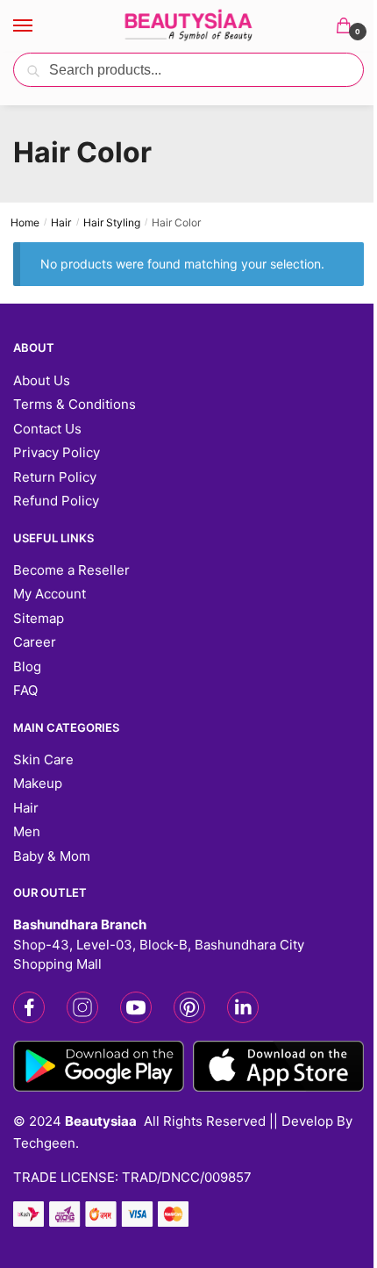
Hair (61, 222)
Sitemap (38, 618)
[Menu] (39, 26)
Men (26, 831)
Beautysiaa (101, 1121)
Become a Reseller (71, 570)
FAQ (25, 690)
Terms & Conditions (74, 404)
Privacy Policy (56, 452)
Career (34, 642)
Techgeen (44, 1143)
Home (25, 222)
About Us (41, 380)
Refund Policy (56, 500)
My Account (49, 593)
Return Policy (54, 477)
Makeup (37, 783)
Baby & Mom (51, 856)
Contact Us (47, 428)
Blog (27, 666)
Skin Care (43, 759)
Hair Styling (111, 222)
